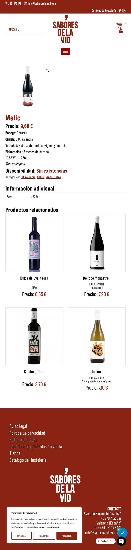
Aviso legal (18, 426)
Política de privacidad (27, 433)
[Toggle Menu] (65, 51)
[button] (47, 70)
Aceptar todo (66, 535)
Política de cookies (25, 439)
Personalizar (21, 535)
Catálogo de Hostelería (28, 460)
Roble (40, 177)
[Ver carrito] (119, 25)
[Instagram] (124, 10)
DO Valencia (28, 177)
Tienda (15, 453)
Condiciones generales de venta (36, 446)
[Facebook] (119, 10)
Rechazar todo (44, 535)
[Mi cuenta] (120, 30)
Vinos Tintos (53, 177)
